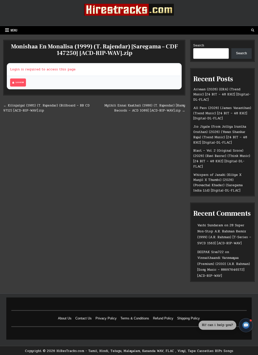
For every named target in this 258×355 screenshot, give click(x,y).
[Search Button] (252, 30)
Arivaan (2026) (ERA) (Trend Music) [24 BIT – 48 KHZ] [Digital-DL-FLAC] (221, 94)
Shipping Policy (188, 318)
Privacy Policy (106, 318)
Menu (14, 30)
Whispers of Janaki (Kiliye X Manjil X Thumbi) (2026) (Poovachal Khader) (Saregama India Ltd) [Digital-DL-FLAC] (218, 182)
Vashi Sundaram (210, 225)
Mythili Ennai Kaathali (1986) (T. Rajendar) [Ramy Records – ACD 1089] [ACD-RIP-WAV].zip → (144, 108)
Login (20, 82)
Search (198, 45)
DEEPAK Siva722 (210, 252)
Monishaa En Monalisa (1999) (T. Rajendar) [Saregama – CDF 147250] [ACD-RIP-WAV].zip (94, 50)
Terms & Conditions (134, 318)
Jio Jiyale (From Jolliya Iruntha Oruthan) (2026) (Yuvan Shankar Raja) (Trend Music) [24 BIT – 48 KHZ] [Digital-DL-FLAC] (220, 134)
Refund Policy (163, 318)
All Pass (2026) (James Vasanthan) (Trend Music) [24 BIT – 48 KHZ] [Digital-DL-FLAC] (222, 113)
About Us (65, 318)
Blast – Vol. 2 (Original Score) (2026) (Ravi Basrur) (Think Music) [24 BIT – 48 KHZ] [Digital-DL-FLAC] (221, 158)
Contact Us (83, 318)
